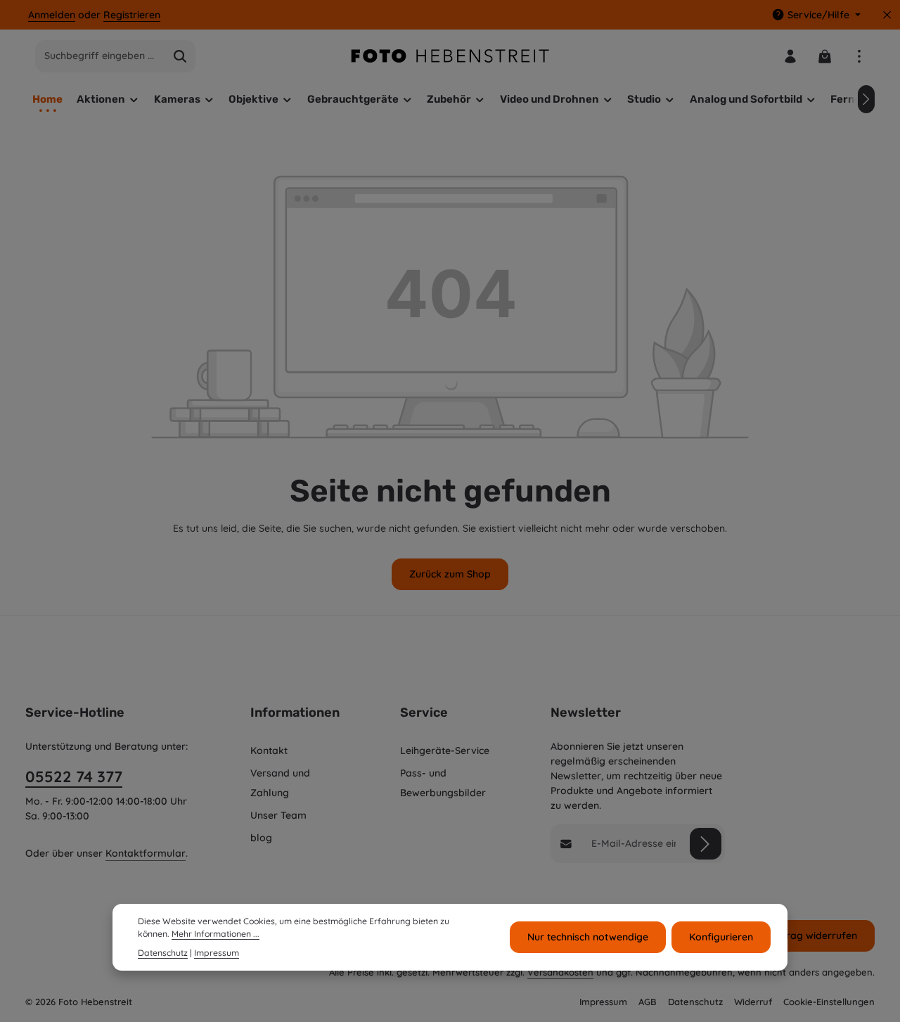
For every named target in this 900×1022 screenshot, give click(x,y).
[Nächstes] (866, 99)
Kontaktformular (145, 853)
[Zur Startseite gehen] (450, 56)
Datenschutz (695, 1001)
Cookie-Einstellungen (829, 1001)
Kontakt (269, 750)
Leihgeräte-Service (444, 750)
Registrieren (131, 14)
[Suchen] (180, 56)
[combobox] (100, 56)
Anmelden (51, 14)
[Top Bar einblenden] (859, 56)
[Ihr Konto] (790, 56)
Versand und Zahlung (280, 783)
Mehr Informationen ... (215, 934)
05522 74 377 (73, 776)
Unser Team (278, 815)
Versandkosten (560, 972)
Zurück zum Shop (450, 574)
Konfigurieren (721, 937)
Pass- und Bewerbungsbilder (443, 783)
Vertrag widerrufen (811, 935)
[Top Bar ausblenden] (887, 15)
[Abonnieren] (705, 844)
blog (261, 837)
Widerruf (753, 1001)
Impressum (603, 1001)
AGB (647, 1001)
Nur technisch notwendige (587, 937)
